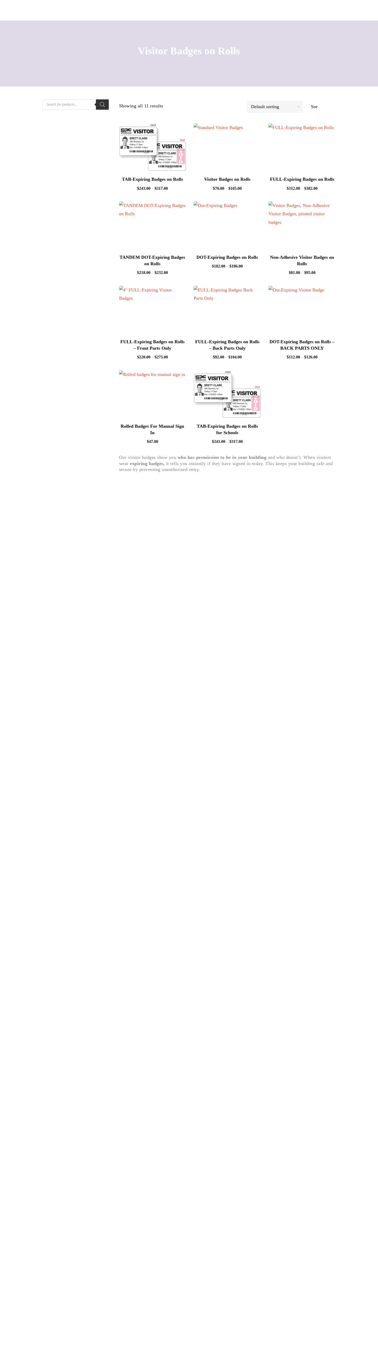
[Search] (102, 104)
